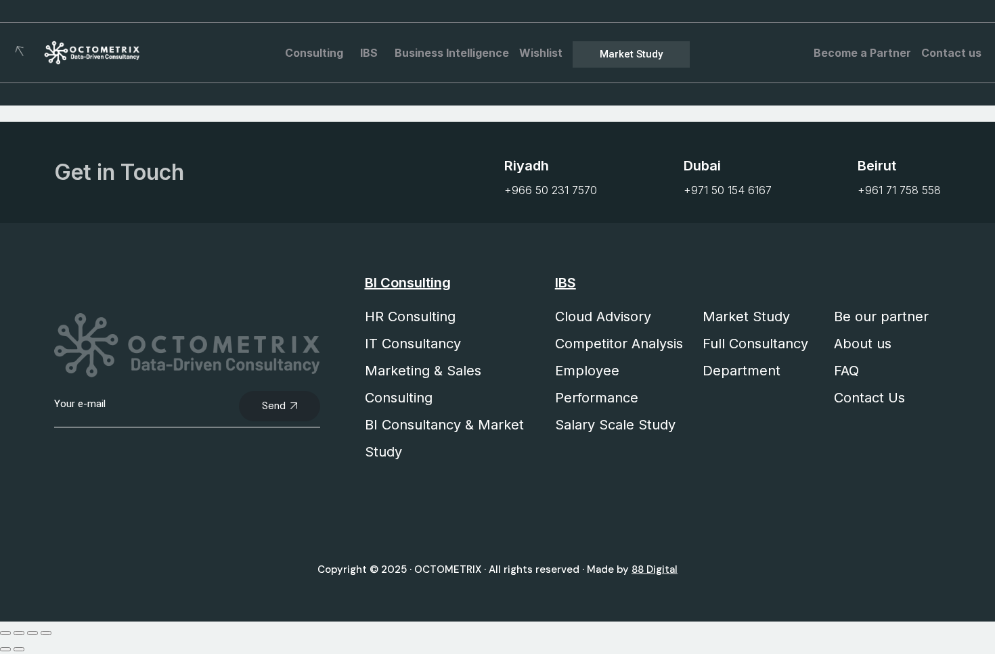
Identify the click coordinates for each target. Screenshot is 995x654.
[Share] (32, 633)
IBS (369, 53)
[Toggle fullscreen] (19, 633)
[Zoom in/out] (5, 633)
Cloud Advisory (603, 316)
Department (741, 371)
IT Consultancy (413, 343)
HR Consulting (410, 316)
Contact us (951, 53)
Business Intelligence (452, 53)
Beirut (877, 166)
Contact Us (869, 398)
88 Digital (655, 569)
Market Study (746, 316)
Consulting (314, 53)
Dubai (702, 166)
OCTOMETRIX (447, 569)
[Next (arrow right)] (19, 649)
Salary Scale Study (615, 425)
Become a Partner (862, 53)
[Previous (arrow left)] (5, 649)
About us (862, 343)
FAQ (846, 371)
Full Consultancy (755, 343)
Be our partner (881, 316)
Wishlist (540, 53)
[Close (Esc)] (46, 633)
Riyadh (526, 166)
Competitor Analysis (619, 343)
